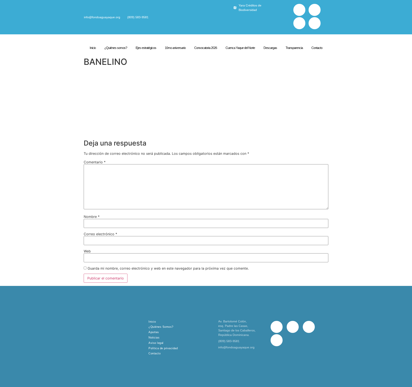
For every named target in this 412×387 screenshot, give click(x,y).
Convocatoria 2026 (205, 48)
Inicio (93, 48)
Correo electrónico (100, 234)
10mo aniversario (175, 48)
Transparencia (294, 48)
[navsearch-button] (287, 17)
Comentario (95, 162)
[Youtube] (315, 23)
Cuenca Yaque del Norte (240, 48)
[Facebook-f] (299, 10)
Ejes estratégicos (146, 48)
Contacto (316, 48)
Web (87, 251)
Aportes (153, 332)
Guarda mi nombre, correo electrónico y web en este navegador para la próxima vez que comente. (168, 268)
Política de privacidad (163, 348)
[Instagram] (299, 23)
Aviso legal (156, 343)
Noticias (153, 337)
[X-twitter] (315, 10)
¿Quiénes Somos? (160, 326)
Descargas (270, 48)
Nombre (92, 216)
